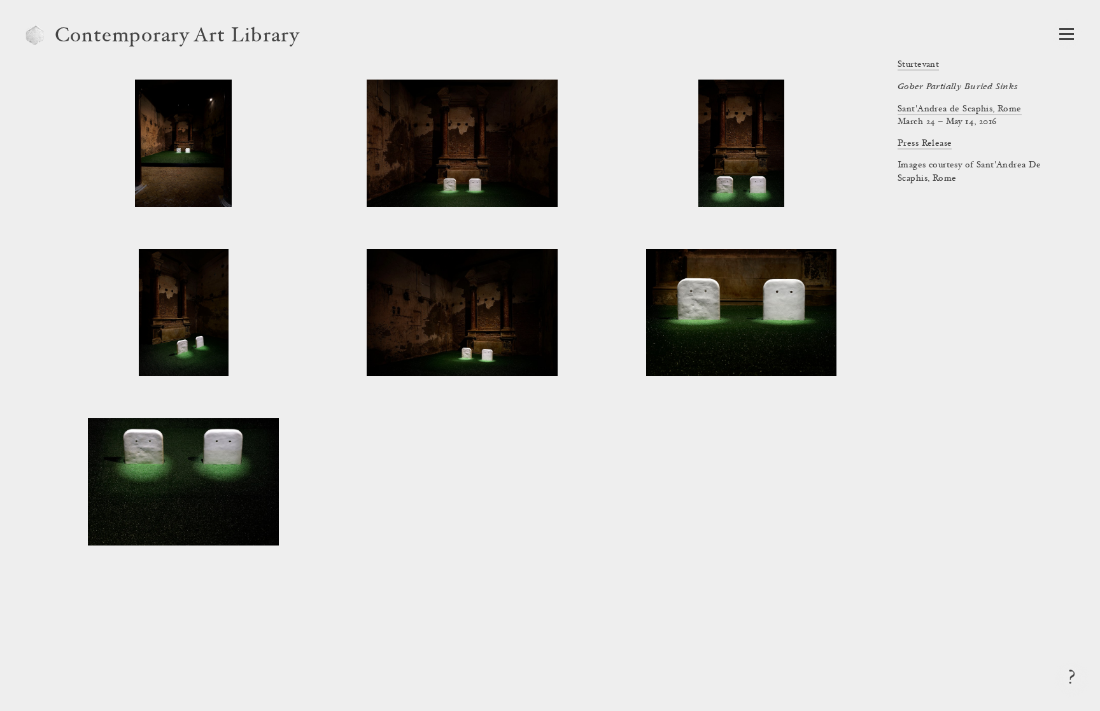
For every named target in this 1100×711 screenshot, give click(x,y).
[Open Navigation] (1066, 34)
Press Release (925, 143)
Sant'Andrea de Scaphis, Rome (960, 109)
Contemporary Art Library (177, 37)
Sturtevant (918, 64)
